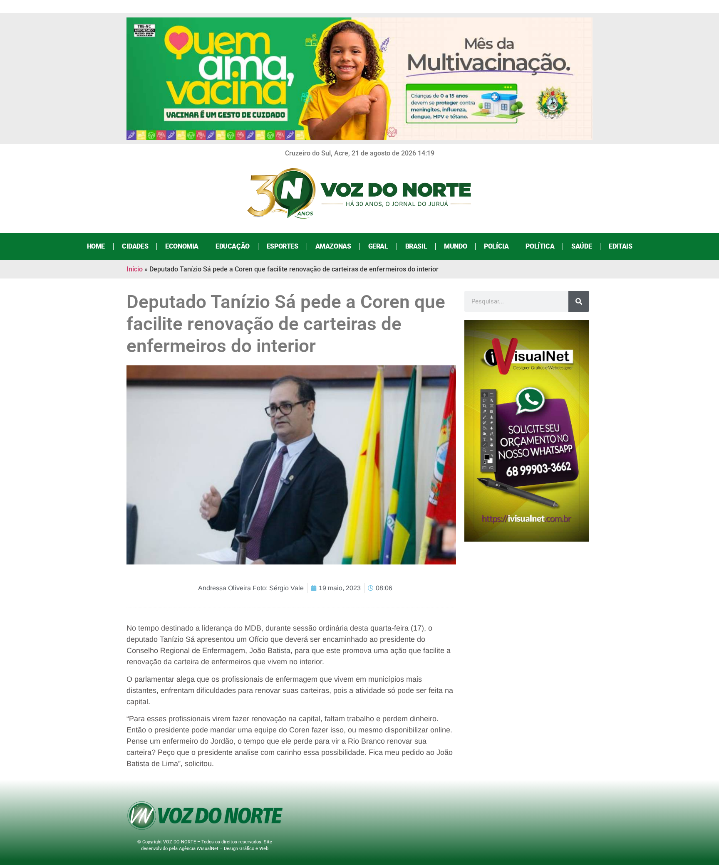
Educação (233, 246)
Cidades (135, 246)
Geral (378, 246)
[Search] (578, 301)
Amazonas (333, 246)
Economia (181, 246)
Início (134, 269)
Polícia (496, 246)
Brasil (416, 246)
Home (96, 246)
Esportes (282, 246)
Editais (620, 246)
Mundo (455, 246)
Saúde (581, 246)
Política (540, 246)
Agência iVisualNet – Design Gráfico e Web (223, 848)
